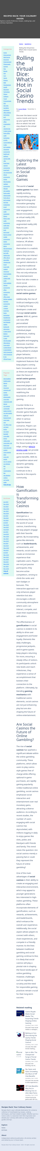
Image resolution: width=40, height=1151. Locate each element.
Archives (4, 1130)
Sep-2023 (6, 527)
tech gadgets (6, 147)
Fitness (5, 94)
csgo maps (6, 420)
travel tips (6, 311)
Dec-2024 (6, 559)
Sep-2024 (6, 546)
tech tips (5, 202)
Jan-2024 (5, 543)
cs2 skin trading (7, 413)
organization (6, 320)
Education (6, 89)
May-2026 (6, 564)
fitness (5, 216)
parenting (6, 228)
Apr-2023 (6, 539)
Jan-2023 (5, 532)
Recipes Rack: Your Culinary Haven (20, 17)
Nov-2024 (6, 513)
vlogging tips (6, 262)
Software (5, 96)
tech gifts (5, 253)
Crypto (5, 338)
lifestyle (5, 188)
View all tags (7, 485)
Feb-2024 (6, 518)
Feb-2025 (6, 562)
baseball (5, 434)
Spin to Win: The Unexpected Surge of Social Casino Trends (31, 1055)
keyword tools (7, 418)
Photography (6, 64)
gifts (4, 161)
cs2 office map (7, 425)
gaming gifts (6, 159)
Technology (6, 92)
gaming (5, 276)
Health (5, 87)
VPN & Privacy (7, 359)
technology (6, 115)
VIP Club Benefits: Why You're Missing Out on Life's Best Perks (31, 1089)
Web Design (6, 57)
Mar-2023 (6, 555)
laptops (5, 294)
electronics (6, 329)
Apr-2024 (6, 511)
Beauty (5, 71)
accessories (6, 186)
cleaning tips (6, 129)
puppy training (7, 411)
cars (4, 422)
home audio (6, 193)
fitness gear (6, 218)
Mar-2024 (6, 536)
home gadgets (7, 283)
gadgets (5, 184)
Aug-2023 (6, 534)
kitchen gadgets (7, 299)
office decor (6, 258)
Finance (5, 80)
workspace (6, 110)
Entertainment (7, 62)
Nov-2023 (6, 541)
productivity (6, 205)
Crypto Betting (7, 350)
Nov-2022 (6, 557)
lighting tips (6, 255)
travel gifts (6, 267)
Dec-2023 (6, 525)
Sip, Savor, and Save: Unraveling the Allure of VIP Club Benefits (31, 1072)
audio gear (6, 225)
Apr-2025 (6, 566)
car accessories (7, 172)
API (4, 126)
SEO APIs (5, 106)
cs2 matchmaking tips (7, 471)
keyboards (6, 327)
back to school (7, 235)
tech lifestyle (6, 322)
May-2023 (6, 509)
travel (5, 265)
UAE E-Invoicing (7, 352)
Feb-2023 (6, 550)
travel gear (6, 163)
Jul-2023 (5, 523)
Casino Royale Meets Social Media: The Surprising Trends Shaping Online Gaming (31, 1017)
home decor (6, 198)
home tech (6, 336)
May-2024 (6, 548)
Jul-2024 (5, 552)
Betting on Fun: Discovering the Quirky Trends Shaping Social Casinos (31, 1037)
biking (5, 246)
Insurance (6, 59)
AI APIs (5, 140)
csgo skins (6, 399)
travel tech (6, 170)
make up (5, 415)
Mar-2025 (6, 569)
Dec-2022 (6, 504)
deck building (7, 379)
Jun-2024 (5, 516)
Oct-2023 (5, 506)
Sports (5, 78)
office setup (6, 297)
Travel (5, 99)
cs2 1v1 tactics (7, 461)
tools (4, 230)
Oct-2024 (5, 520)
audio (5, 281)
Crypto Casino (7, 131)
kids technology (7, 248)
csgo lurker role (7, 443)
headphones (6, 317)
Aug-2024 (6, 529)
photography (6, 195)
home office (6, 133)
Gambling (28, 44)
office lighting (7, 112)
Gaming (5, 66)
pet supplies (6, 191)
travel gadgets (7, 274)
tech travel (6, 232)
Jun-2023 (5, 502)
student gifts (6, 278)
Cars (4, 76)
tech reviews (6, 200)
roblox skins (6, 441)
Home (21, 44)
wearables (6, 260)
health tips (6, 251)
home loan (6, 445)
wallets (5, 324)
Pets (4, 69)
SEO (4, 73)
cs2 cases (6, 432)
